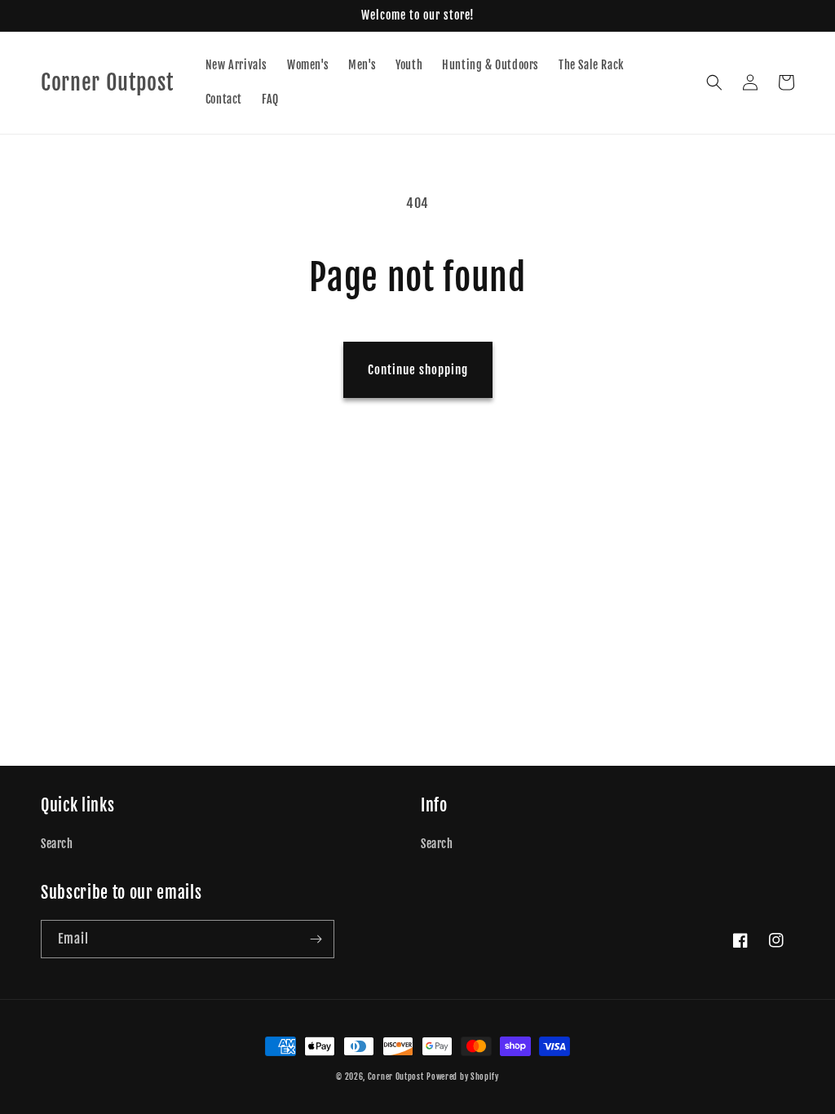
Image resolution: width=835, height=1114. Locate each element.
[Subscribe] (316, 939)
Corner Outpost (396, 1076)
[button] (714, 82)
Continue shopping (418, 370)
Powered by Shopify (462, 1076)
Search (57, 844)
